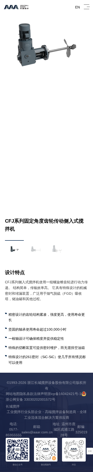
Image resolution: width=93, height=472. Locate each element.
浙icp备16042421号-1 (64, 394)
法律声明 (40, 394)
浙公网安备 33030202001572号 (30, 399)
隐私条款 (26, 394)
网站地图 (13, 394)
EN (77, 7)
